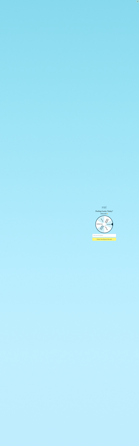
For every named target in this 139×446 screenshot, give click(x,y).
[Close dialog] (138, 1)
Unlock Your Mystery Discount (104, 239)
